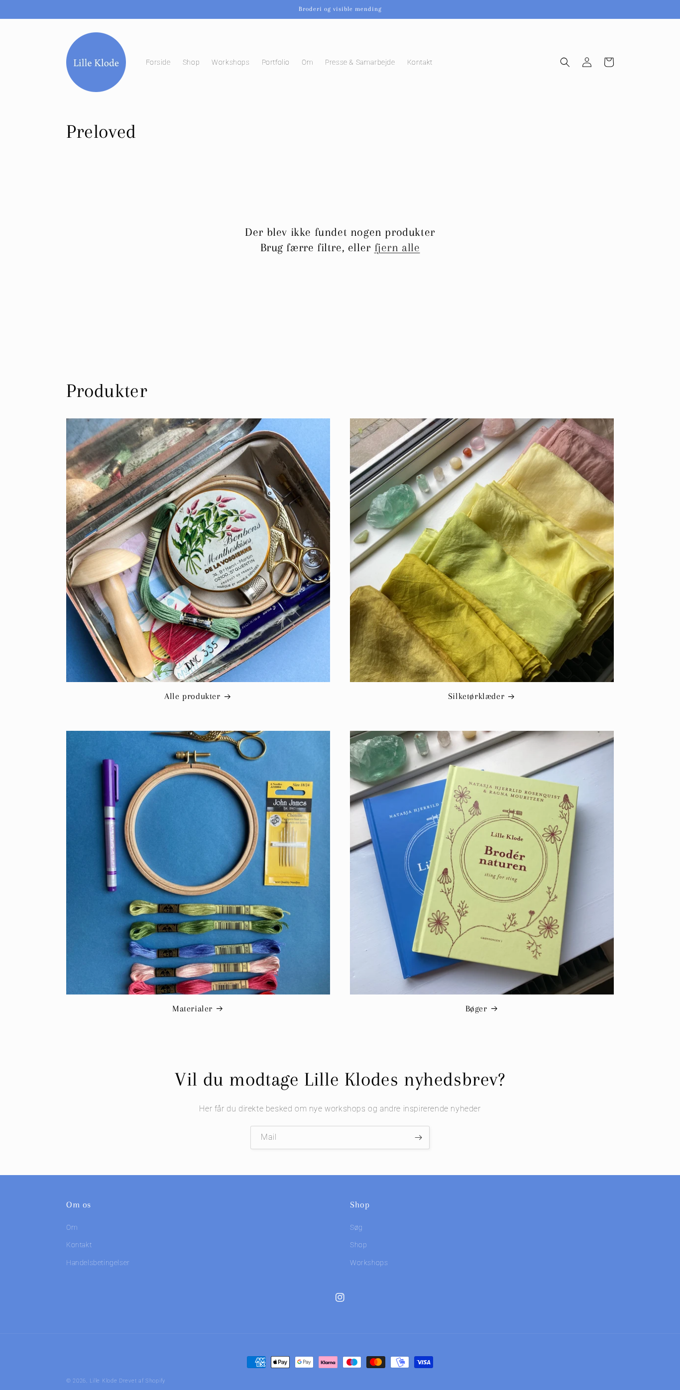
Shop (358, 1245)
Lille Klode (103, 1381)
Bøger (476, 1008)
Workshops (369, 1263)
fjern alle (397, 247)
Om (72, 1228)
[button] (565, 62)
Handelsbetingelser (98, 1263)
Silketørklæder (476, 696)
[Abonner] (418, 1137)
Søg (356, 1228)
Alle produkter (192, 696)
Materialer (192, 1008)
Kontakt (79, 1245)
